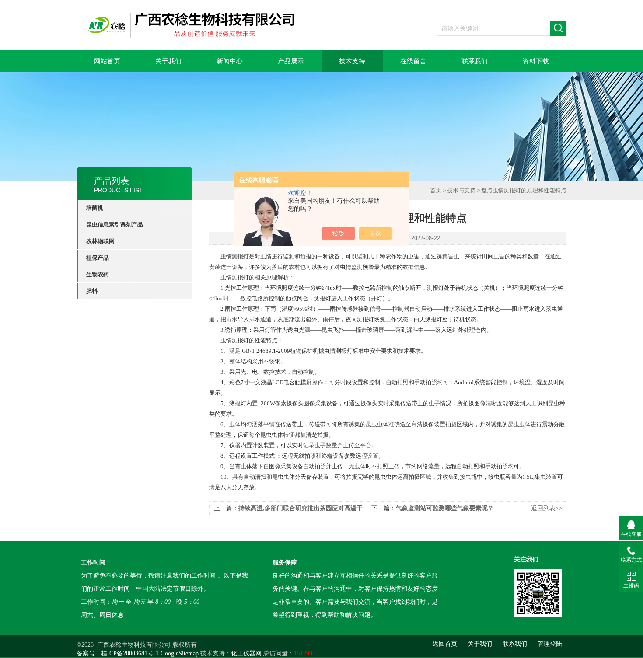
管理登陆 (550, 644)
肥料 (92, 291)
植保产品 (97, 257)
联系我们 (474, 61)
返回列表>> (547, 508)
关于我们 (168, 61)
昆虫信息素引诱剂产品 (114, 224)
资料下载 (536, 61)
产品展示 (291, 61)
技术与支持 (461, 190)
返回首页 (445, 644)
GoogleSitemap (180, 653)
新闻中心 (230, 61)
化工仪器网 (246, 653)
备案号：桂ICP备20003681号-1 (118, 653)
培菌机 (94, 208)
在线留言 (413, 61)
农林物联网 (100, 241)
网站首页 (107, 61)
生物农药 (97, 274)
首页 (435, 190)
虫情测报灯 (234, 256)
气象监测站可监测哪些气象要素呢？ (445, 508)
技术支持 (352, 61)
